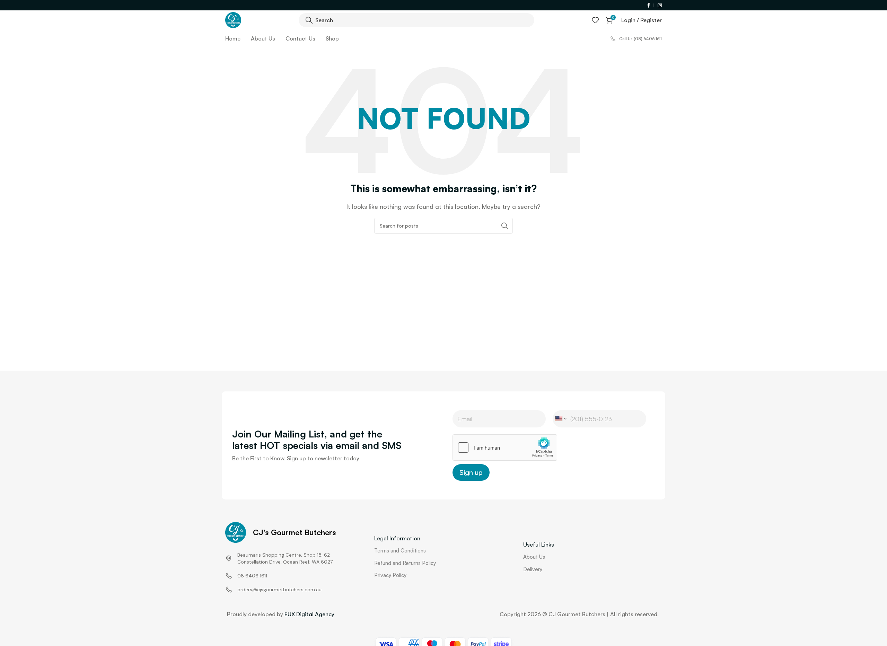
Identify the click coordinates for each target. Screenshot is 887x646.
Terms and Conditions (400, 550)
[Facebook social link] (649, 5)
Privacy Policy (390, 575)
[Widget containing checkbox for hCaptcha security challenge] (505, 447)
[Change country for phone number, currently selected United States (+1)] (560, 418)
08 (240, 576)
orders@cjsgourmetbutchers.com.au (279, 589)
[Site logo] (233, 19)
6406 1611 (256, 576)
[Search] (505, 226)
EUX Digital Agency (309, 614)
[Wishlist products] (595, 20)
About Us (534, 557)
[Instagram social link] (659, 5)
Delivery (532, 569)
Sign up (471, 472)
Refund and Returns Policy (405, 563)
